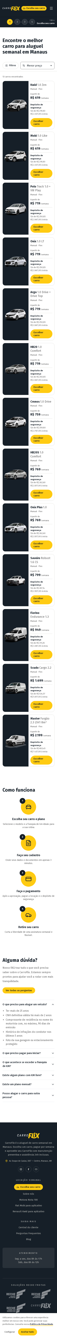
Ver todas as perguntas (19, 990)
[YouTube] (36, 1169)
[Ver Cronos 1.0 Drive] (15, 422)
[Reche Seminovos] (41, 1294)
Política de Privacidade (41, 1324)
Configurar (9, 1332)
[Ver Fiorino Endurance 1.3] (15, 635)
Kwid (38, 85)
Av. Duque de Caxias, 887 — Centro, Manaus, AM (30, 1161)
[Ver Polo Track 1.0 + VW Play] (15, 209)
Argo (40, 294)
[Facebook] (28, 1169)
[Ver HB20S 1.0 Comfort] (15, 475)
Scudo (40, 667)
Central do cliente (28, 1227)
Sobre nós (28, 1193)
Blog (28, 1239)
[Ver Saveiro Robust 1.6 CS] (15, 580)
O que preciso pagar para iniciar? (22, 1053)
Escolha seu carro (35, 8)
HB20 (36, 349)
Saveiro (40, 560)
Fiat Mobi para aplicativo (28, 1205)
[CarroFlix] (41, 1308)
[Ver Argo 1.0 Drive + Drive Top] (15, 314)
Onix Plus (38, 507)
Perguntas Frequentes (28, 1233)
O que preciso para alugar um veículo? (25, 1004)
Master (39, 720)
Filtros (12, 65)
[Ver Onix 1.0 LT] (15, 261)
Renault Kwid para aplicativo (28, 1211)
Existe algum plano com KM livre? (22, 1075)
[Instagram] (21, 1169)
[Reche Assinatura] (16, 1308)
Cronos (40, 401)
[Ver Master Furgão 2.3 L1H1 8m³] (15, 741)
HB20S (36, 454)
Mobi (38, 135)
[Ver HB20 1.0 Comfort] (15, 369)
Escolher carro (38, 122)
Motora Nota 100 (28, 1199)
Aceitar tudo (27, 1332)
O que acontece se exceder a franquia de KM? (25, 1064)
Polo (40, 188)
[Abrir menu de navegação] (51, 8)
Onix (37, 241)
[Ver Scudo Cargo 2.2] (15, 688)
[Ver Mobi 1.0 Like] (15, 156)
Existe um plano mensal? (17, 1084)
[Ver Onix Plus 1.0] (15, 527)
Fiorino (39, 614)
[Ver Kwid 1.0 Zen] (15, 105)
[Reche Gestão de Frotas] (16, 1294)
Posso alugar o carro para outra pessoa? (21, 1095)
